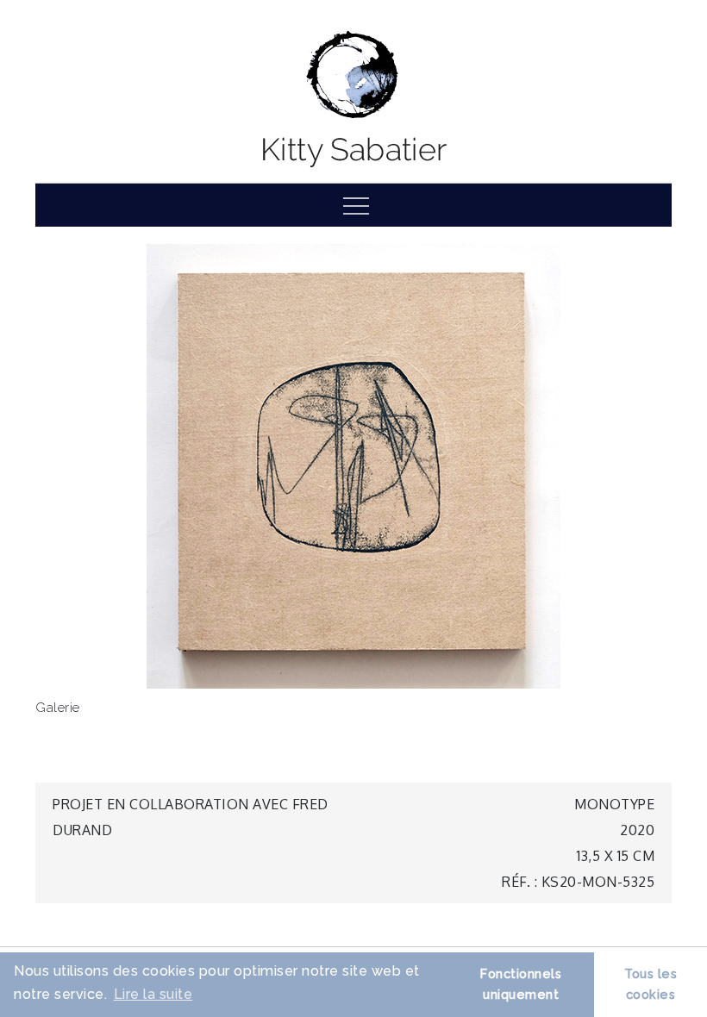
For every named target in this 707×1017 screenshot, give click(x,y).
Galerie (57, 707)
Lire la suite (153, 994)
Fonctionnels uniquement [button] (520, 983)
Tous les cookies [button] (650, 983)
